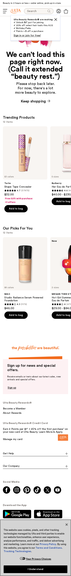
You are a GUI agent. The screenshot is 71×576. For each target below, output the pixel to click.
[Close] (67, 525)
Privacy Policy (48, 544)
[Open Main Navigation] (5, 11)
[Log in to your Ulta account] (58, 11)
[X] (55, 19)
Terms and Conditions (49, 548)
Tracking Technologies (17, 551)
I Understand (36, 569)
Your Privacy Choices (38, 559)
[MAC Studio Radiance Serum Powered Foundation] (25, 273)
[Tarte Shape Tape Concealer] (25, 165)
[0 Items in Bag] (66, 11)
